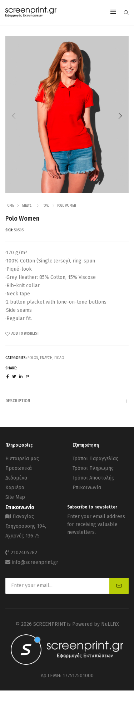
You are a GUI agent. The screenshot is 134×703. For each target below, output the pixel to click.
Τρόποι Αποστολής (93, 478)
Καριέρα (14, 488)
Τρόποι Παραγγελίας (95, 459)
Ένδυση (28, 205)
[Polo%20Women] (7, 377)
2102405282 (24, 553)
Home (9, 205)
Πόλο (45, 205)
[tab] (67, 400)
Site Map (15, 497)
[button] (120, 116)
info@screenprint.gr (35, 562)
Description (17, 400)
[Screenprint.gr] (30, 16)
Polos (33, 357)
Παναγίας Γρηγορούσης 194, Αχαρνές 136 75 (25, 526)
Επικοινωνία (87, 488)
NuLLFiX (110, 624)
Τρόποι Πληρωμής (93, 468)
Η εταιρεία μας (22, 459)
